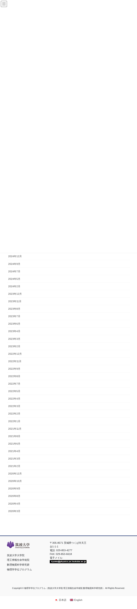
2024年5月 (14, 278)
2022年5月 (14, 391)
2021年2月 (14, 466)
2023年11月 (14, 301)
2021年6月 (14, 443)
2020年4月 (14, 503)
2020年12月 (15, 473)
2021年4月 (14, 451)
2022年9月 (14, 368)
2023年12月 (15, 293)
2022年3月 (14, 406)
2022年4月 (14, 398)
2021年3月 (14, 458)
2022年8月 (14, 376)
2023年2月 (14, 346)
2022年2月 (14, 413)
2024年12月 (15, 256)
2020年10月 (15, 481)
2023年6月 (14, 323)
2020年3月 (14, 511)
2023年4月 (14, 331)
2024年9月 (14, 263)
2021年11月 (14, 428)
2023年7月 (14, 316)
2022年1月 (14, 421)
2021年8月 (14, 436)
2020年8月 (14, 496)
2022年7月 (14, 383)
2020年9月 (14, 488)
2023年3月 (14, 338)
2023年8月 (14, 308)
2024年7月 (14, 271)
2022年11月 (14, 361)
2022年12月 (15, 353)
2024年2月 (14, 286)
